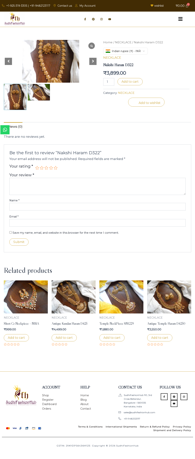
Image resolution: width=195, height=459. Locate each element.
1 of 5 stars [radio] (37, 168)
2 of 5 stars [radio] (42, 168)
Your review (21, 175)
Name (14, 200)
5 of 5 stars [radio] (56, 168)
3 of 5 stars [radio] (46, 168)
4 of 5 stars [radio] (51, 168)
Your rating (21, 166)
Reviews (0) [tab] (13, 126)
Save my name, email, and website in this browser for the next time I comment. (66, 232)
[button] (180, 19)
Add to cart (130, 81)
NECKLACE (123, 42)
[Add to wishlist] (8, 284)
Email (13, 216)
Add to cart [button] (16, 338)
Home (108, 42)
